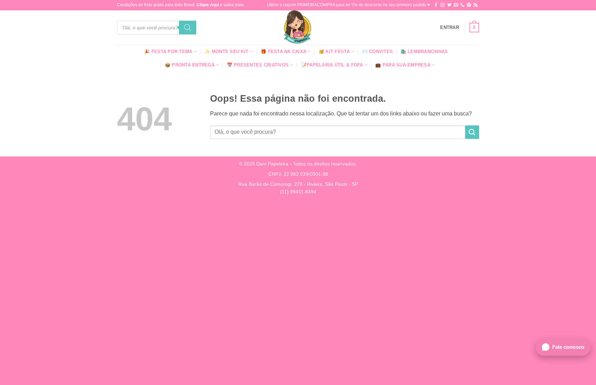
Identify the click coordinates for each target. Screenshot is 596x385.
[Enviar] (472, 132)
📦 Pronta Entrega (190, 65)
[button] (449, 27)
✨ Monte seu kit (226, 51)
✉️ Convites (377, 51)
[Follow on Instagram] (442, 5)
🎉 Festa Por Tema (168, 51)
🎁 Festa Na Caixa (283, 51)
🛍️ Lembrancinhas (424, 51)
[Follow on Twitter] (449, 5)
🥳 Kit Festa (334, 51)
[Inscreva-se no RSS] (476, 5)
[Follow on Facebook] (436, 5)
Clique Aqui (208, 4)
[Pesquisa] (187, 27)
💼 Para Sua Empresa (402, 65)
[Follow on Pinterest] (469, 5)
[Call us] (462, 5)
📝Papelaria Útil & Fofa (332, 65)
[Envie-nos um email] (456, 5)
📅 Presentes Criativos (258, 65)
